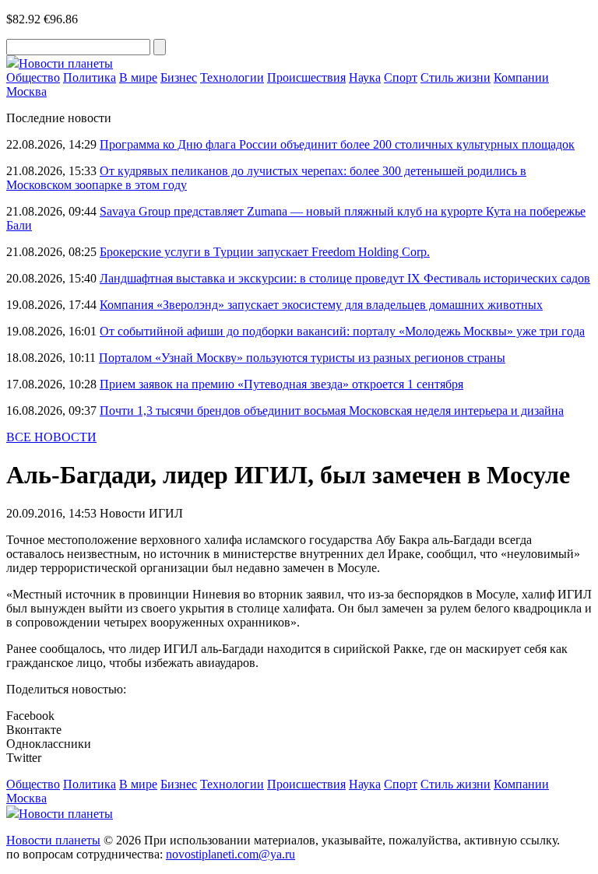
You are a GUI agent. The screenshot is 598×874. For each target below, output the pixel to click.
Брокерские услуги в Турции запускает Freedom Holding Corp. (265, 251)
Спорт (400, 77)
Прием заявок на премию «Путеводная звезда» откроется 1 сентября (281, 384)
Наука (365, 77)
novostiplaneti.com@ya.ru (230, 854)
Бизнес (178, 77)
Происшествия (306, 77)
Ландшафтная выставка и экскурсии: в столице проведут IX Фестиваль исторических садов (345, 278)
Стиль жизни (455, 77)
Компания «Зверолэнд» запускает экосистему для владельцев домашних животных (321, 304)
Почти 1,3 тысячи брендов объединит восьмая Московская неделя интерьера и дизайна (332, 410)
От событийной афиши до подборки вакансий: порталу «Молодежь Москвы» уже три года (342, 331)
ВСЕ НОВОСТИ (51, 437)
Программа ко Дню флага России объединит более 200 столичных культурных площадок (337, 144)
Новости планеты (53, 840)
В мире (138, 77)
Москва (26, 91)
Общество (33, 77)
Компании (521, 77)
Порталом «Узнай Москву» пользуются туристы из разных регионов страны (302, 357)
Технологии (232, 77)
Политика (89, 77)
